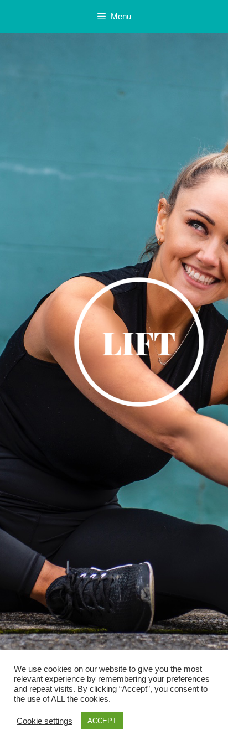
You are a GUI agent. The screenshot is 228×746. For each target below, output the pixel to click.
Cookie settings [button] (44, 721)
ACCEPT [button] (102, 721)
